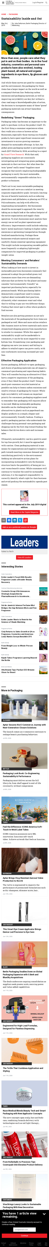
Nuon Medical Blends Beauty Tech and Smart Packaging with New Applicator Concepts (24, 1112)
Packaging (13, 14)
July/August (8, 925)
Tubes (5, 822)
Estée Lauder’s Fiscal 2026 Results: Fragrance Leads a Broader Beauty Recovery (16, 579)
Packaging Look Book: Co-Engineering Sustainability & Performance (21, 774)
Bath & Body (5, 643)
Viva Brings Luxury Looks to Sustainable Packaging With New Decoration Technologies (22, 1207)
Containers (7, 1200)
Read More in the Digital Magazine (24, 512)
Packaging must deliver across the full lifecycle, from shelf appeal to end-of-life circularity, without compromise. (22, 783)
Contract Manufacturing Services (11, 588)
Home (3, 14)
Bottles (6, 769)
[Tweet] (20, 520)
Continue (24, 1236)
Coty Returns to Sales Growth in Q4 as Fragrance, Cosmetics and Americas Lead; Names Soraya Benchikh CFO (18, 634)
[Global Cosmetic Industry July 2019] (24, 496)
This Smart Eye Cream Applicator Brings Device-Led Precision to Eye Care (22, 930)
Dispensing (7, 873)
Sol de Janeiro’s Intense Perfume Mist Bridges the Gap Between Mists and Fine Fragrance (19, 608)
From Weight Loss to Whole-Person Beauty (17, 647)
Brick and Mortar (6, 667)
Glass (5, 967)
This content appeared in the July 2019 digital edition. (24, 506)
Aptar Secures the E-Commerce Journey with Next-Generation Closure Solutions (24, 726)
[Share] (9, 520)
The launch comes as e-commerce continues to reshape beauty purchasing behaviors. (24, 733)
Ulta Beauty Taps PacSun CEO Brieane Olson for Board (18, 671)
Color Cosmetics (6, 574)
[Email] (3, 520)
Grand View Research (14, 154)
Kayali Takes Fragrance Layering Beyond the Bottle (19, 659)
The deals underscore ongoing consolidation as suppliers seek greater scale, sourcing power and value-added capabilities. (24, 984)
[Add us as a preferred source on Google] (25, 520)
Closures (6, 720)
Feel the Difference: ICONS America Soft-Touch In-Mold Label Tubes (22, 828)
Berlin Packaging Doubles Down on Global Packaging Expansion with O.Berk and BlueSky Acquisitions (22, 974)
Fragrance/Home (6, 602)
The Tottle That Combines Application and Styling (23, 1069)
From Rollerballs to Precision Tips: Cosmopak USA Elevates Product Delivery (23, 1163)
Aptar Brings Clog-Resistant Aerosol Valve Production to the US (23, 879)
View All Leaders (25, 557)
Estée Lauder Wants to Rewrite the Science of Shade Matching (16, 620)
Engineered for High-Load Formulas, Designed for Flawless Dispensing (20, 1027)
